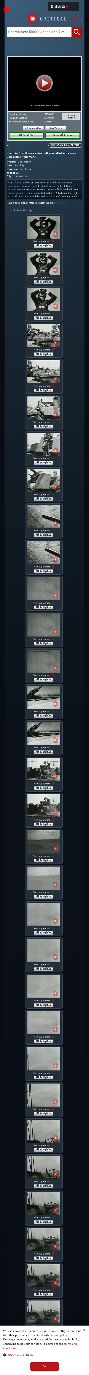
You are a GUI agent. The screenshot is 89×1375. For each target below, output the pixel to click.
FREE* (48, 121)
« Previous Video (33, 128)
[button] (44, 83)
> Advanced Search (58, 41)
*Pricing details (71, 116)
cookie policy (59, 1335)
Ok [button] (45, 1366)
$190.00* (49, 114)
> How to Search (34, 41)
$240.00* (49, 118)
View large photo (42, 241)
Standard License (18, 114)
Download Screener (62, 135)
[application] (44, 84)
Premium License (18, 118)
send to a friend (68, 145)
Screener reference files (21, 121)
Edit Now (61, 203)
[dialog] (44, 1350)
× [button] (84, 1330)
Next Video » (55, 128)
